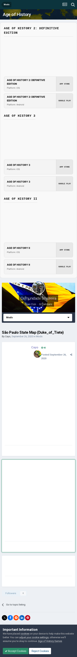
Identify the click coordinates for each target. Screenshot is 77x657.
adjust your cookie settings (34, 637)
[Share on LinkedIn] (21, 617)
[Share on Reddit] (16, 617)
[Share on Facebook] (10, 617)
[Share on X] (4, 617)
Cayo (7, 336)
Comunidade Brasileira (38, 298)
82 (44, 348)
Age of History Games (50, 641)
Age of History (17, 14)
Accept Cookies (16, 651)
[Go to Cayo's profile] (37, 354)
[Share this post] (71, 354)
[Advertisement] (38, 501)
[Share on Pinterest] (27, 617)
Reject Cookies (40, 651)
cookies (25, 633)
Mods (39, 336)
